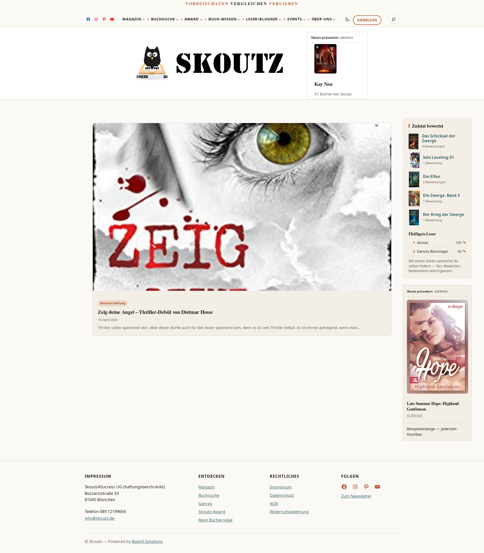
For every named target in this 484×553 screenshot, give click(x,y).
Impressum (281, 487)
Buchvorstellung (113, 303)
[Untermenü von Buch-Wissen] (238, 19)
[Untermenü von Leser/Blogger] (280, 19)
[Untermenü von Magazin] (143, 19)
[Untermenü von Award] (201, 19)
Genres (205, 503)
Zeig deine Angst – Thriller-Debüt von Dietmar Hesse (155, 312)
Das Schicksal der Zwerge (438, 138)
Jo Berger (415, 415)
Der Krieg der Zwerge (443, 214)
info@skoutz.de (99, 518)
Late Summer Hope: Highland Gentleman (433, 406)
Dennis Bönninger (432, 251)
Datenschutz (282, 495)
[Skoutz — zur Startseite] (209, 63)
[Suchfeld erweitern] (393, 19)
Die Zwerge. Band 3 (441, 195)
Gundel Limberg (332, 84)
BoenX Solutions (147, 541)
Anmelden (367, 20)
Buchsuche (208, 495)
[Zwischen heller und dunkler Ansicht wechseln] (347, 19)
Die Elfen (431, 176)
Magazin (206, 487)
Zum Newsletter (356, 496)
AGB (274, 503)
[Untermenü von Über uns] (334, 19)
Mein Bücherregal (215, 520)
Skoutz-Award (211, 511)
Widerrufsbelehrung (289, 511)
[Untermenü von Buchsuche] (177, 19)
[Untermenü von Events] (304, 19)
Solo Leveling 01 (438, 157)
